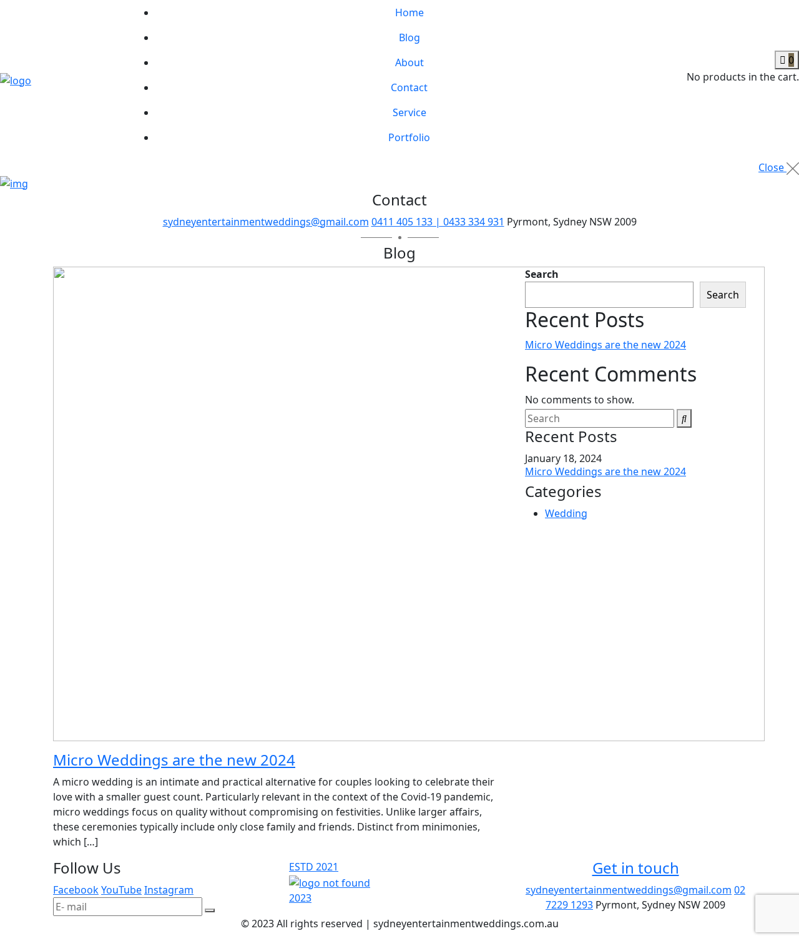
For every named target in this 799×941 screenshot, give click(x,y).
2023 (300, 898)
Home (409, 12)
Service (409, 112)
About (409, 62)
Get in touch (635, 867)
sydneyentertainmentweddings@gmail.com (266, 222)
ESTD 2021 (313, 867)
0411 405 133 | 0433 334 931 (437, 222)
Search (542, 274)
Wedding (566, 513)
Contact (409, 87)
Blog (409, 37)
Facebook (76, 890)
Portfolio (409, 137)
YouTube (121, 890)
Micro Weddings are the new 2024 (174, 759)
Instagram (169, 890)
